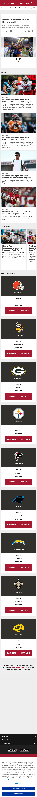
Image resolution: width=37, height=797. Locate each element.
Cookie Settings (18, 783)
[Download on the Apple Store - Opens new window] (12, 750)
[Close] (35, 760)
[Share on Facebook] (21, 31)
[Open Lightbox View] (18, 51)
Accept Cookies (18, 793)
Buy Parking (25, 311)
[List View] (11, 30)
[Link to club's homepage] (3, 2)
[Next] (24, 59)
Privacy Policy (12, 779)
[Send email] (29, 31)
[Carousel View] (3, 30)
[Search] (31, 3)
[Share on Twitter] (25, 31)
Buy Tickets (11, 311)
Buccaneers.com (18, 667)
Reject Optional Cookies (18, 788)
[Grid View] (7, 30)
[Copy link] (33, 30)
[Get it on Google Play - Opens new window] (24, 751)
